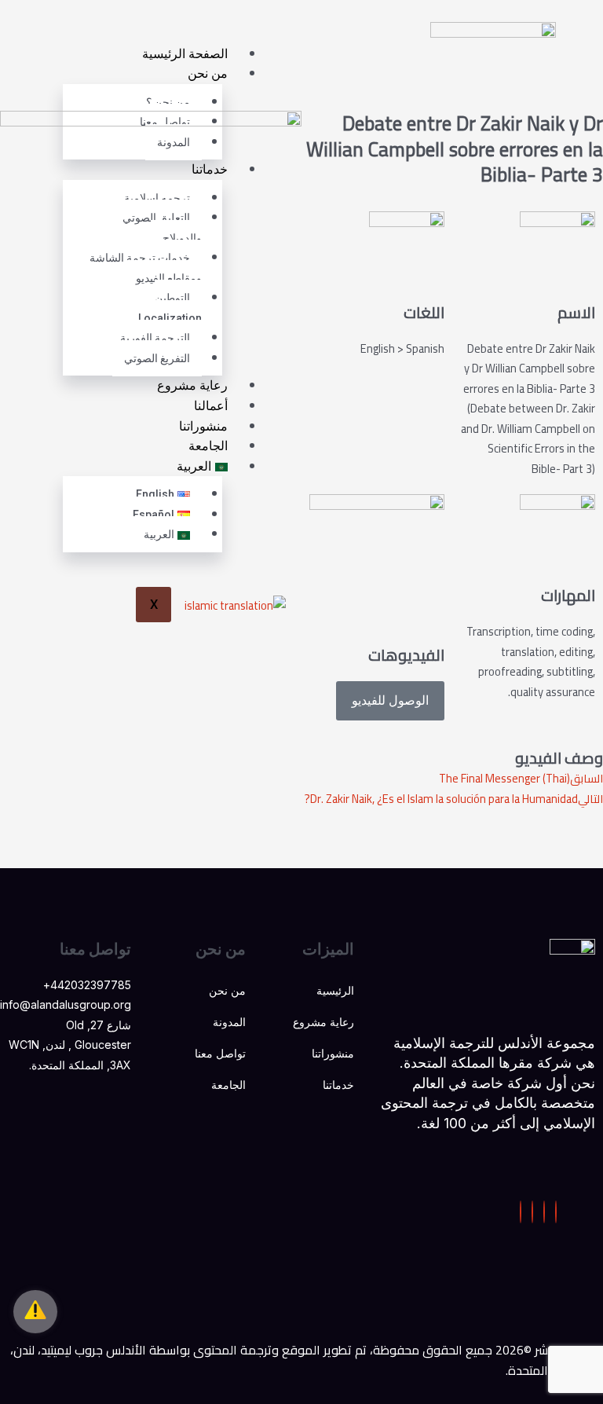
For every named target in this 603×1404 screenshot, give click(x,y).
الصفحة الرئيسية (185, 53)
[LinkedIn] (544, 1212)
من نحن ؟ (168, 102)
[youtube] (532, 1212)
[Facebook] (556, 1212)
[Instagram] (520, 1212)
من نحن (208, 73)
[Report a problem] (35, 1311)
